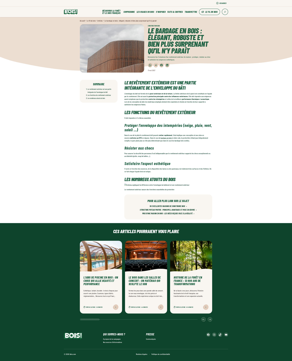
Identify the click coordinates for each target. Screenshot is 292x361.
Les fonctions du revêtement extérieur (99, 95)
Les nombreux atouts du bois (96, 98)
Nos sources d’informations (112, 342)
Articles (100, 21)
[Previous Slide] (203, 319)
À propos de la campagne (112, 339)
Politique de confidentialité (160, 354)
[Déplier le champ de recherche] (225, 12)
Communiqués (151, 339)
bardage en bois (166, 138)
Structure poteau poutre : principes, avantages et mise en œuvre (168, 210)
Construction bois (154, 26)
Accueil (82, 21)
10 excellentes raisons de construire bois (168, 206)
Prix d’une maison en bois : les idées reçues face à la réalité (168, 213)
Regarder (222, 3)
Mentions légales (141, 354)
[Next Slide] (210, 319)
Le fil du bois (211, 11)
